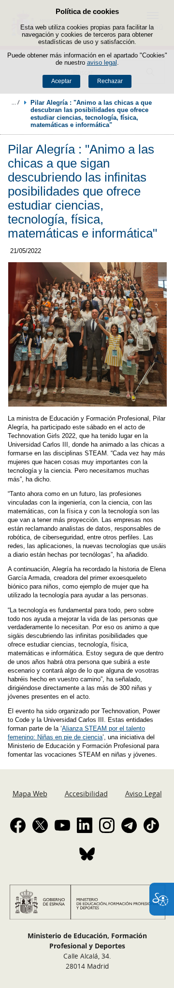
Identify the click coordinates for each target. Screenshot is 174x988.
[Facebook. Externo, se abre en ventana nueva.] (18, 825)
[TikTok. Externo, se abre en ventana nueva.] (151, 825)
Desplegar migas (15, 102)
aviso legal (102, 62)
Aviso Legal (143, 793)
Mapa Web (30, 793)
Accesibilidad (86, 793)
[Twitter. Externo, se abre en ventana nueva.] (40, 825)
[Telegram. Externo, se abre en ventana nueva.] (129, 825)
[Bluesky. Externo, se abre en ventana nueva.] (87, 853)
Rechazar (110, 81)
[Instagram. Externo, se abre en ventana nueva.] (107, 825)
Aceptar (61, 81)
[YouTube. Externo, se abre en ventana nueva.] (62, 825)
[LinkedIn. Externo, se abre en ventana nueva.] (84, 825)
